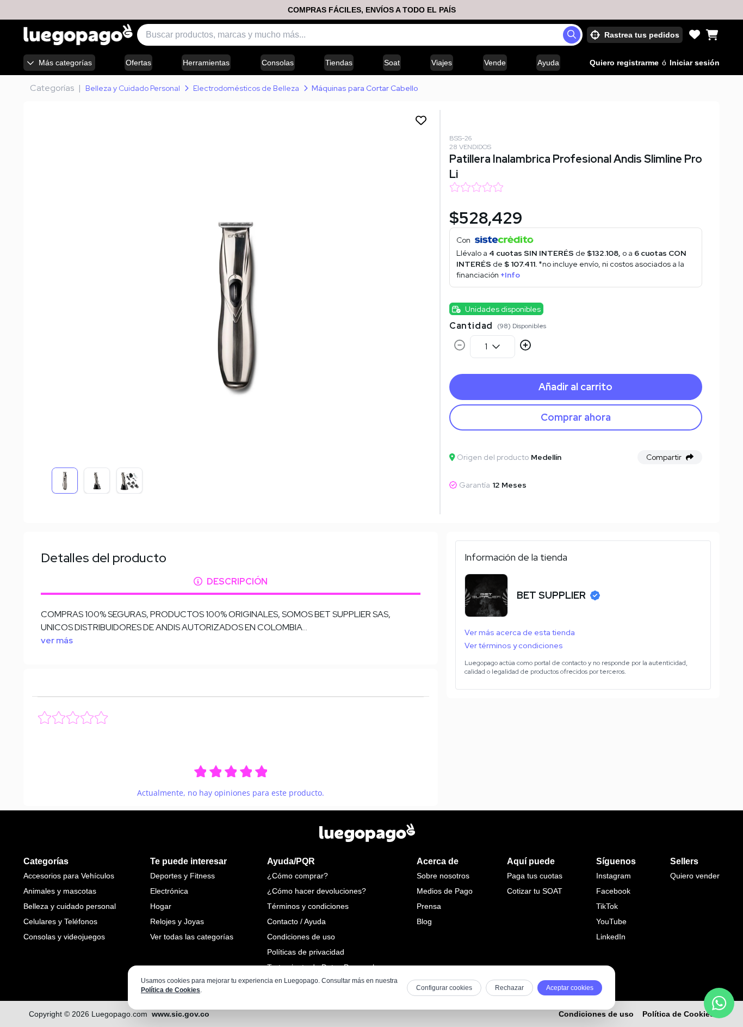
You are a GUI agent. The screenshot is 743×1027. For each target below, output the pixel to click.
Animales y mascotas (59, 891)
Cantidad (471, 325)
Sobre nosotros (443, 875)
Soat (392, 62)
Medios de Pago (445, 891)
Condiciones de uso (301, 936)
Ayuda (548, 62)
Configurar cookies (444, 988)
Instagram (613, 875)
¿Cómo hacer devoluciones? (316, 891)
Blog (424, 921)
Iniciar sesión (695, 62)
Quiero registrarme (624, 62)
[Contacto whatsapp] (719, 1003)
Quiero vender (695, 875)
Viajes (441, 62)
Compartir (664, 457)
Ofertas (138, 62)
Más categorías (65, 62)
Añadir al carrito (575, 386)
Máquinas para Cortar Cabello (365, 88)
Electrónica (169, 891)
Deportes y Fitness (182, 875)
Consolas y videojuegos (64, 936)
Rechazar (509, 988)
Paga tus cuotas (534, 875)
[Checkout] (712, 34)
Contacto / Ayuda (296, 921)
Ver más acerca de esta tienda (520, 632)
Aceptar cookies (569, 988)
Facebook (613, 891)
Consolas (278, 62)
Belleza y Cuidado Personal (132, 88)
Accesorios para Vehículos (68, 875)
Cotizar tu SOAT (534, 891)
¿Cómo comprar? (297, 875)
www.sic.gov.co (180, 1014)
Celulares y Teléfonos (60, 921)
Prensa (429, 906)
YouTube (611, 921)
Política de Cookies (170, 990)
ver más (57, 640)
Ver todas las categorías (191, 936)
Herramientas (206, 62)
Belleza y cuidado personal (69, 906)
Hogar (160, 906)
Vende (495, 62)
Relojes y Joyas (177, 921)
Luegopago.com (119, 1014)
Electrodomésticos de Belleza (246, 88)
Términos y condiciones (308, 906)
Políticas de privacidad (305, 952)
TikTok (607, 906)
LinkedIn (611, 936)
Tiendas (338, 62)
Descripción (237, 581)
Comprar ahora (576, 417)
